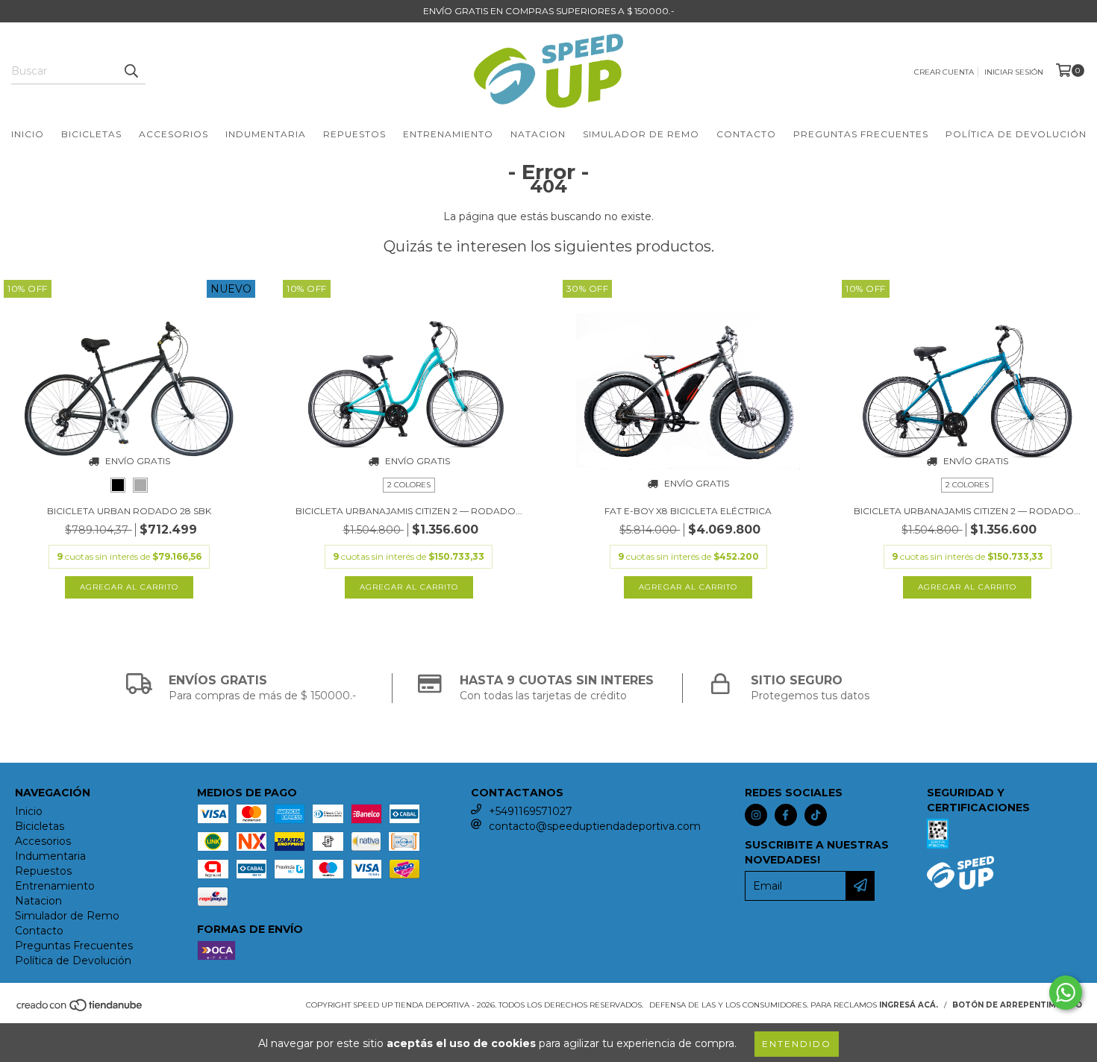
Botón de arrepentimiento (1017, 1005)
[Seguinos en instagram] (756, 815)
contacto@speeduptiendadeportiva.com (595, 826)
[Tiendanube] (80, 1009)
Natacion (538, 134)
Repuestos (354, 134)
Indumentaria (265, 134)
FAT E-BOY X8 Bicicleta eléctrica (688, 510)
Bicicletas (91, 134)
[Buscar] (131, 70)
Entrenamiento (448, 134)
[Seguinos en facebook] (786, 815)
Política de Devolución (1016, 134)
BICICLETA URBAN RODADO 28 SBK (129, 510)
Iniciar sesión (1013, 72)
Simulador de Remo (641, 134)
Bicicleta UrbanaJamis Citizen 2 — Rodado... (409, 510)
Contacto (746, 134)
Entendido (796, 1043)
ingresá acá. (908, 1005)
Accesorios (173, 134)
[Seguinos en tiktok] (815, 815)
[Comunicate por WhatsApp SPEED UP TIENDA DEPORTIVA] (1065, 992)
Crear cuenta (944, 72)
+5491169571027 (530, 811)
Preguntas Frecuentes (860, 134)
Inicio (27, 134)
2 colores (409, 485)
